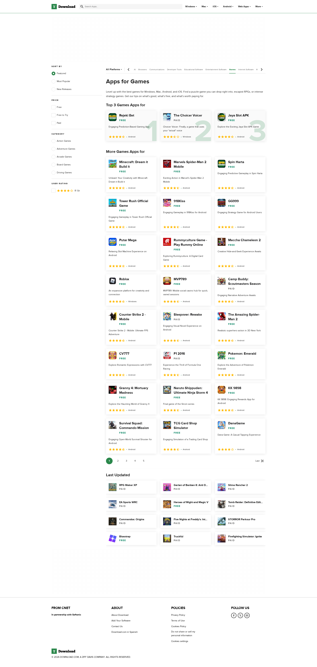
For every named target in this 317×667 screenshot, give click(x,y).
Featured (61, 73)
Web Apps (243, 6)
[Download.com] (63, 6)
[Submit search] (82, 6)
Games (232, 69)
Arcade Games (64, 156)
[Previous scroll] (129, 69)
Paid (59, 123)
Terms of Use (178, 620)
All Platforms (113, 69)
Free (59, 107)
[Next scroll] (261, 69)
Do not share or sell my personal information (183, 633)
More (258, 6)
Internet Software (246, 69)
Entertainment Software (216, 69)
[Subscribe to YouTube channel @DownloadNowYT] (247, 615)
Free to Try (62, 115)
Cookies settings (179, 641)
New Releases (64, 89)
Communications (156, 69)
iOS (214, 6)
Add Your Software (120, 620)
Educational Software (193, 69)
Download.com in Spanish (124, 632)
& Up (77, 190)
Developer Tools (174, 69)
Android (227, 6)
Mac (204, 6)
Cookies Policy (178, 626)
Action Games (64, 141)
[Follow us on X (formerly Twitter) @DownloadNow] (240, 615)
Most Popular (63, 81)
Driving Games (64, 172)
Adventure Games (66, 148)
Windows (190, 6)
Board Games (64, 164)
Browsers (142, 69)
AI (135, 69)
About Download (119, 615)
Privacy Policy (178, 615)
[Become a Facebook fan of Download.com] (233, 615)
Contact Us (117, 626)
